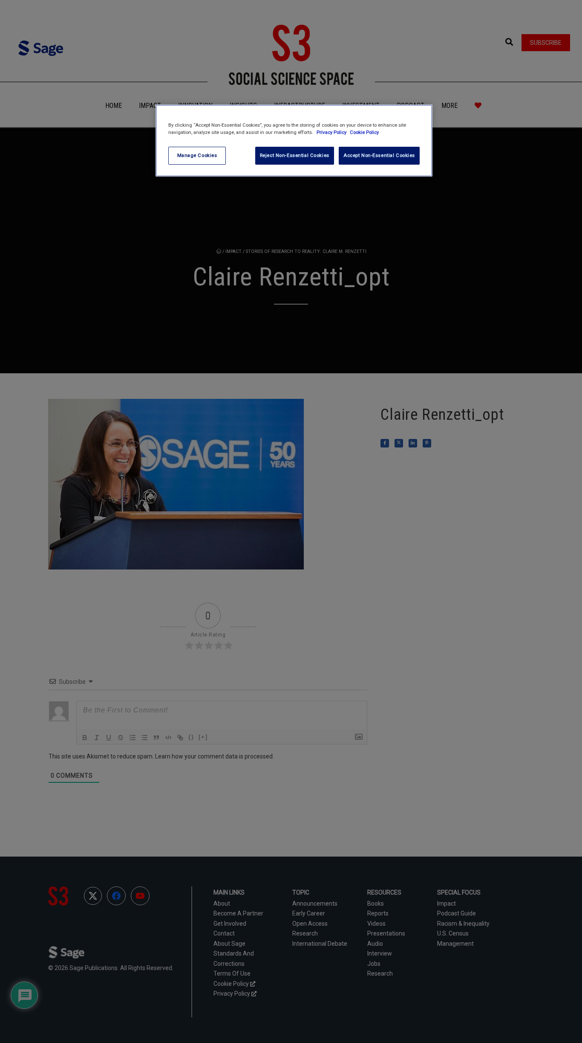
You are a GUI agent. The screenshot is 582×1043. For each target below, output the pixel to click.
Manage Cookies (197, 155)
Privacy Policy (332, 132)
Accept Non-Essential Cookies (379, 155)
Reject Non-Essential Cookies (294, 155)
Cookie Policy (364, 132)
